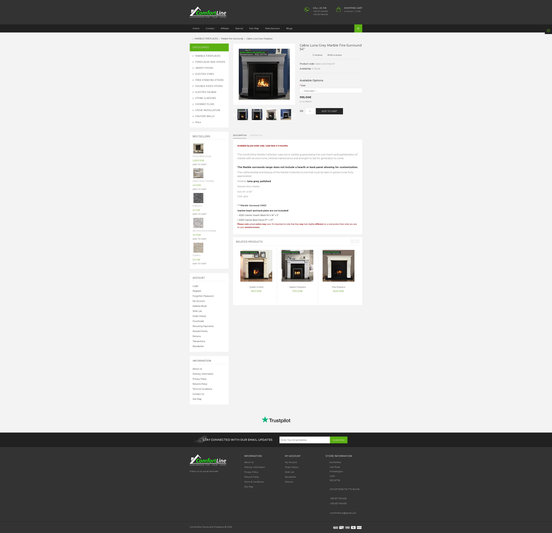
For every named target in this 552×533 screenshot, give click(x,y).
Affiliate (225, 28)
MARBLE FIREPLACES (206, 38)
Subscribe (339, 440)
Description (240, 135)
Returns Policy (200, 384)
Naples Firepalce (297, 287)
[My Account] (548, 30)
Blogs (289, 28)
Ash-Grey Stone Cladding (204, 230)
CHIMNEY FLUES (204, 104)
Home (196, 28)
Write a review (334, 55)
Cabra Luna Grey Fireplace (259, 38)
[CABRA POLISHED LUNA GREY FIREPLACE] (242, 114)
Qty (301, 111)
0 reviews (317, 55)
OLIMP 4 (196, 255)
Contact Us (198, 394)
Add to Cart (329, 111)
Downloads (198, 321)
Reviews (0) (256, 135)
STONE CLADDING (205, 98)
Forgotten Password (203, 296)
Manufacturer (272, 28)
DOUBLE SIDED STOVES (209, 86)
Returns (197, 336)
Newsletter (198, 346)
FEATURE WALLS (204, 116)
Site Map (254, 28)
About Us (197, 369)
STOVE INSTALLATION (207, 110)
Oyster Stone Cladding (203, 181)
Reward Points (200, 331)
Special (239, 28)
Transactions (199, 341)
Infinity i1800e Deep (202, 156)
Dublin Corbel (256, 287)
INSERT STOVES (204, 68)
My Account (199, 301)
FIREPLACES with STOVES (210, 62)
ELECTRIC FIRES (204, 74)
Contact (210, 28)
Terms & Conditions (202, 389)
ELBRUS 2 (197, 206)
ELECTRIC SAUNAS (205, 92)
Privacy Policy (200, 379)
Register (197, 291)
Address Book (200, 306)
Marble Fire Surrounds (232, 38)
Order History (199, 316)
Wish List (197, 311)
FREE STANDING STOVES (209, 80)
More (198, 122)
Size (303, 85)
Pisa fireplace (338, 287)
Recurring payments (203, 326)
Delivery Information (203, 374)
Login (195, 286)
